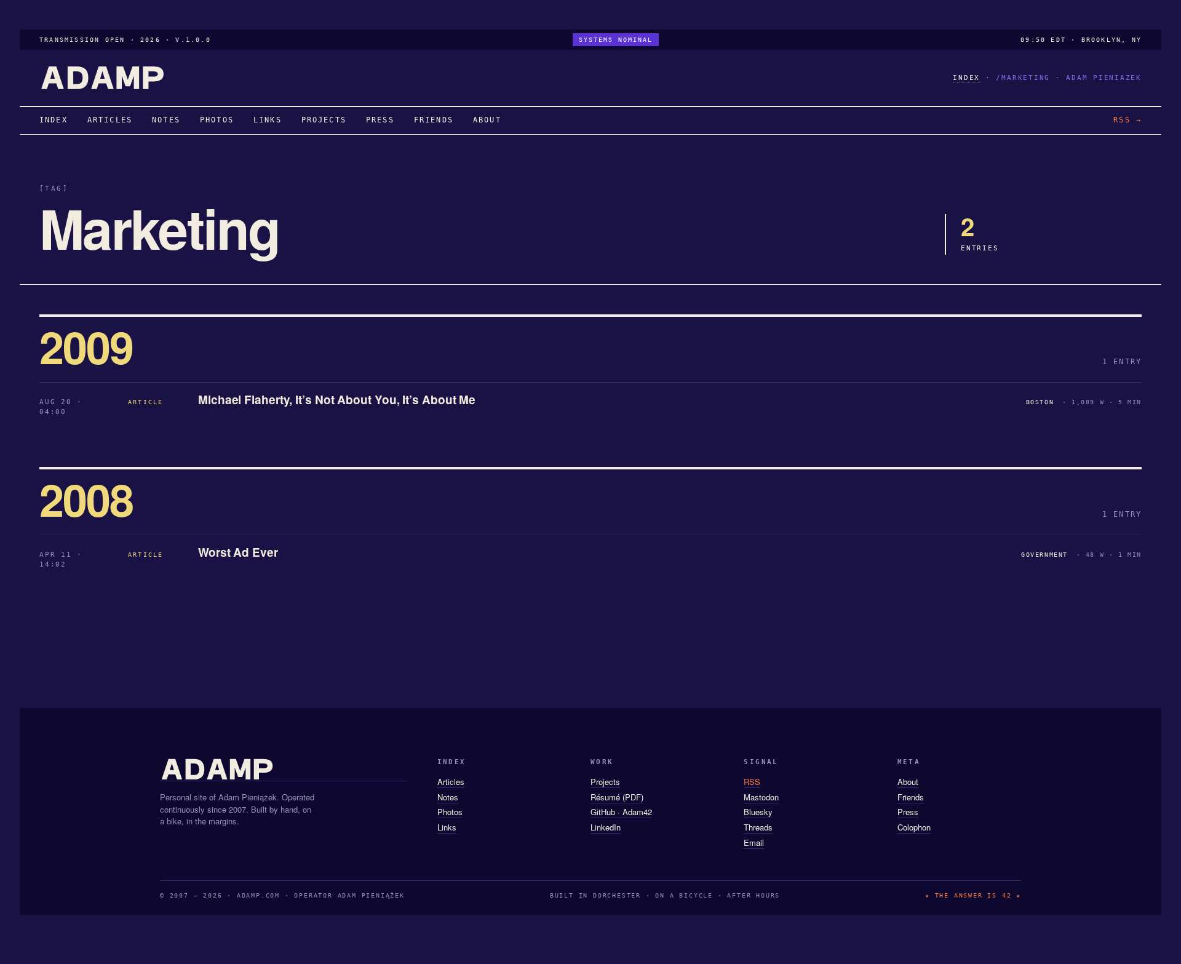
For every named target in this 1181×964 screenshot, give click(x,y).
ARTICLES (109, 120)
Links (446, 827)
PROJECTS (323, 120)
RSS (752, 781)
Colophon (914, 827)
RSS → (1127, 120)
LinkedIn (605, 827)
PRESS (380, 120)
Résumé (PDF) (616, 797)
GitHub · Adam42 (621, 812)
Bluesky (758, 812)
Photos (450, 812)
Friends (910, 797)
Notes (447, 797)
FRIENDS (433, 120)
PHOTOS (217, 120)
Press (907, 812)
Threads (758, 827)
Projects (605, 781)
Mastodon (761, 797)
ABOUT (487, 120)
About (907, 781)
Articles (450, 781)
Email (754, 842)
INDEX (966, 78)
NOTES (166, 120)
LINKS (267, 120)
